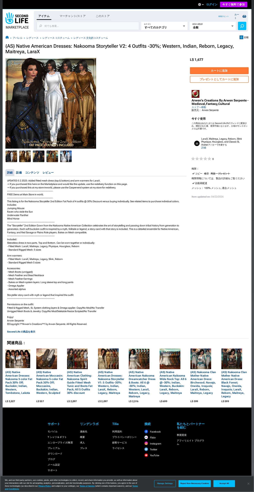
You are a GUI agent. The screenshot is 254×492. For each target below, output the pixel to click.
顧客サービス (119, 442)
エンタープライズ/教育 (60, 442)
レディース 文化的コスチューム (91, 37)
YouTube (154, 455)
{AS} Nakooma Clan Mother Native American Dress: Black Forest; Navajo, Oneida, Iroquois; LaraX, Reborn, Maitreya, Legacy (234, 384)
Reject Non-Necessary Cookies (194, 483)
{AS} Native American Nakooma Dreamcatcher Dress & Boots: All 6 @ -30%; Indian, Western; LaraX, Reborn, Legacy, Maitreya (142, 384)
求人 (82, 442)
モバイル (53, 431)
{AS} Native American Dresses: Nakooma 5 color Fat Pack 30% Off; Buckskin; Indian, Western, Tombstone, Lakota (18, 383)
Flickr (152, 437)
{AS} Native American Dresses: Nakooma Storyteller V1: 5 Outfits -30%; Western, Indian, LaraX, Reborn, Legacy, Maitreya (111, 383)
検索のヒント (223, 16)
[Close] (248, 483)
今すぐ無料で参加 (233, 4)
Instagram (155, 443)
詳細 (203, 147)
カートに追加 (219, 70)
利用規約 (117, 431)
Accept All (224, 483)
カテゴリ (147, 24)
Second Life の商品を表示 (21, 331)
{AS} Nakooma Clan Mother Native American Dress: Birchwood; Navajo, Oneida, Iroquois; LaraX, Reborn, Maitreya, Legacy (203, 383)
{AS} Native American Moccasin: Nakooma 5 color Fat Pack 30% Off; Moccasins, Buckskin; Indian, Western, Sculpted (49, 383)
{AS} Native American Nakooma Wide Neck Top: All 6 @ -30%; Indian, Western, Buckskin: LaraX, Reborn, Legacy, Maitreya (173, 383)
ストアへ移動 (199, 107)
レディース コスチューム (56, 37)
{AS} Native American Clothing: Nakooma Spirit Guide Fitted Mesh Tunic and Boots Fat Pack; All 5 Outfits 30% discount (79, 383)
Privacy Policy (44, 486)
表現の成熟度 (197, 24)
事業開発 (182, 435)
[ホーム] (7, 38)
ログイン (212, 4)
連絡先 (83, 431)
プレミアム (54, 448)
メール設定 (54, 464)
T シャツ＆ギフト (57, 437)
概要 (82, 437)
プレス (83, 448)
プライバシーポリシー (124, 437)
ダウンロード (55, 453)
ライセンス (118, 448)
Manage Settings (165, 483)
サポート (53, 470)
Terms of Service (87, 486)
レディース (32, 37)
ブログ (51, 459)
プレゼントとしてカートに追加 (219, 79)
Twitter (153, 449)
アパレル (17, 37)
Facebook (155, 431)
